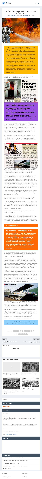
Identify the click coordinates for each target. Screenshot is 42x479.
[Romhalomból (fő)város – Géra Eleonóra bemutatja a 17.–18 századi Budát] (30, 382)
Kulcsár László (13, 15)
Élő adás (6, 406)
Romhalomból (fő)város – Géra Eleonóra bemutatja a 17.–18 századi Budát (30, 389)
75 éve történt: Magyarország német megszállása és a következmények (10, 374)
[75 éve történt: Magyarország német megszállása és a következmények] (11, 367)
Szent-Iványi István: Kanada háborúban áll (11, 457)
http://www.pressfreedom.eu (11, 434)
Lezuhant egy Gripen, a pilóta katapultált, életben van (13, 460)
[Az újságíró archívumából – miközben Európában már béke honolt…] (11, 383)
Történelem (25, 15)
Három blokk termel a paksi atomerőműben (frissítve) (13, 466)
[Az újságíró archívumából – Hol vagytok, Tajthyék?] (30, 367)
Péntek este (5, 468)
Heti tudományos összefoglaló (9, 463)
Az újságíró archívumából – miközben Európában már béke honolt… (11, 391)
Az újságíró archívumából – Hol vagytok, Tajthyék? (30, 374)
